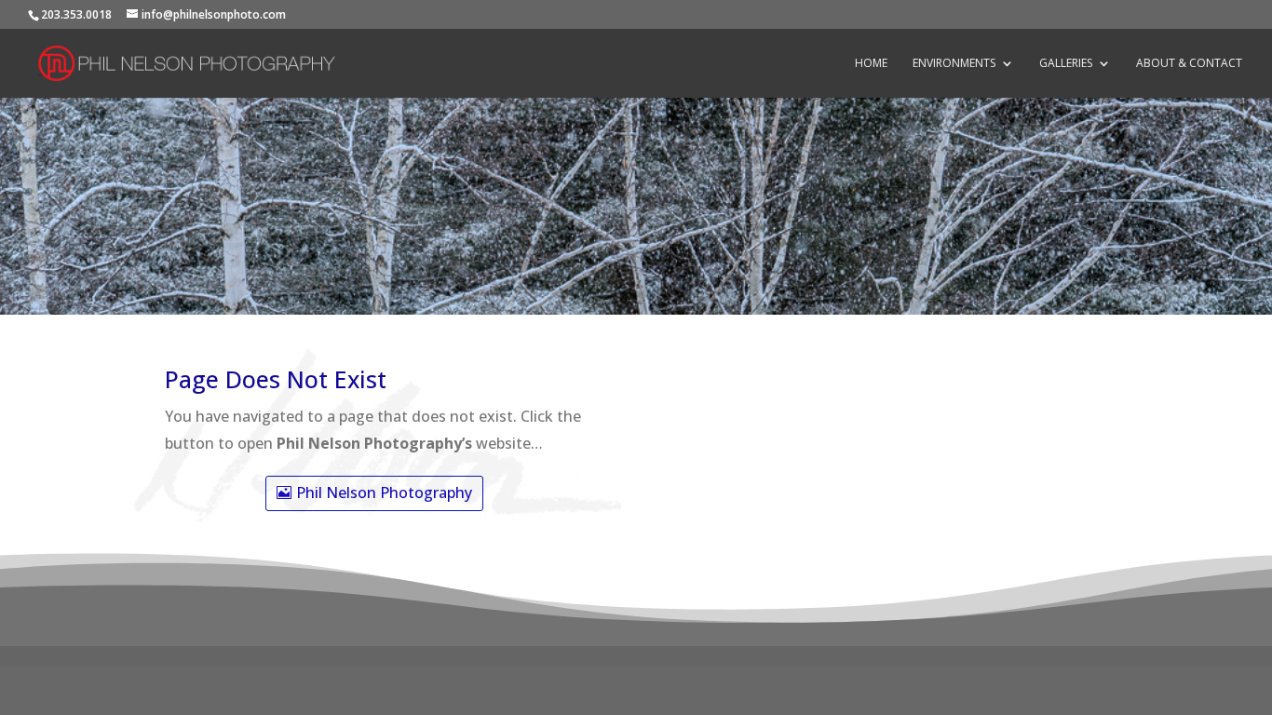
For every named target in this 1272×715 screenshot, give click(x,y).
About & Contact (1189, 64)
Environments (954, 64)
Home (871, 64)
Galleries (1065, 64)
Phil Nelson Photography (384, 492)
